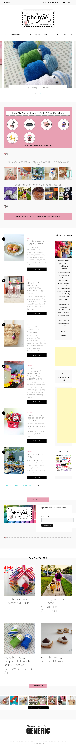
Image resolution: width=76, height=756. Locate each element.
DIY (5, 34)
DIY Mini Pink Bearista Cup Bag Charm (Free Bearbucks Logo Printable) (36, 288)
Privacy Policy (42, 742)
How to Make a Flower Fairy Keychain (35, 330)
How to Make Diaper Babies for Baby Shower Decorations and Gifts (18, 665)
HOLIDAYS (68, 34)
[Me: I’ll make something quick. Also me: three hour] (33, 700)
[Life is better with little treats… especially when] (4, 700)
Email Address (47, 516)
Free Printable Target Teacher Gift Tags (35, 418)
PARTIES (47, 34)
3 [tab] (40, 93)
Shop (32, 742)
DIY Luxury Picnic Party (36, 456)
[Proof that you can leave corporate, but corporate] (62, 700)
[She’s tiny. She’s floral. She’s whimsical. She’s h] (71, 700)
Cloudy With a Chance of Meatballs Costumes (52, 605)
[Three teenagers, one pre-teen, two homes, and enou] (23, 700)
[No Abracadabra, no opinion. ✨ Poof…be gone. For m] (14, 700)
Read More (36, 269)
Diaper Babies (38, 88)
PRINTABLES (16, 34)
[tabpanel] (38, 66)
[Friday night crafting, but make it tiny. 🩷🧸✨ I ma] (42, 700)
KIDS (58, 34)
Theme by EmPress (38, 744)
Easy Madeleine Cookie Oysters (35, 242)
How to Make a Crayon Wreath (16, 601)
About (64, 331)
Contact (64, 335)
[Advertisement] (65, 356)
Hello (27, 742)
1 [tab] (35, 93)
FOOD (37, 34)
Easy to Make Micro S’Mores (52, 659)
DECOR (28, 34)
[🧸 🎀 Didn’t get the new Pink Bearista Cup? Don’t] (52, 700)
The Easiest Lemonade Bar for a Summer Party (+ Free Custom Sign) (35, 373)
